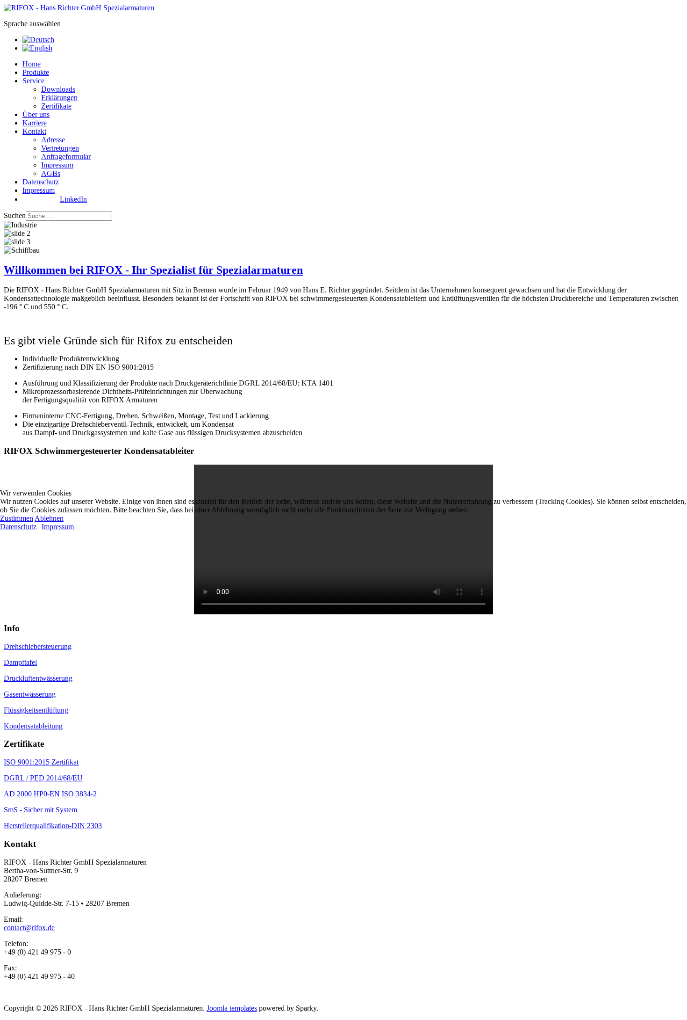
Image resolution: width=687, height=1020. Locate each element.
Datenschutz (18, 527)
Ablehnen (49, 518)
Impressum (58, 527)
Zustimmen (16, 518)
